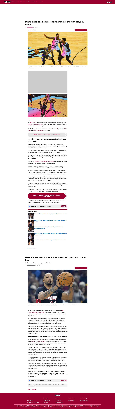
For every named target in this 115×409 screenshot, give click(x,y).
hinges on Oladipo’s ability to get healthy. (44, 161)
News (13, 1)
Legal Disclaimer (84, 400)
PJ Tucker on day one (38, 130)
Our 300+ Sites (71, 398)
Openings (46, 398)
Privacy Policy (47, 400)
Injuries (37, 1)
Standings (28, 1)
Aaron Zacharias (31, 265)
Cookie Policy (71, 400)
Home (29, 248)
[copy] (35, 30)
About (28, 398)
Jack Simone (30, 27)
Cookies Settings (59, 402)
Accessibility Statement (33, 402)
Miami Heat (32, 122)
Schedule (23, 1)
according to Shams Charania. (35, 124)
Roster (33, 1)
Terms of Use (58, 400)
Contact (57, 398)
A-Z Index (46, 402)
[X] (106, 1)
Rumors (17, 1)
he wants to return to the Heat (38, 341)
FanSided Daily (83, 398)
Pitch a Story (30, 400)
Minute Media (21, 405)
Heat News (34, 248)
